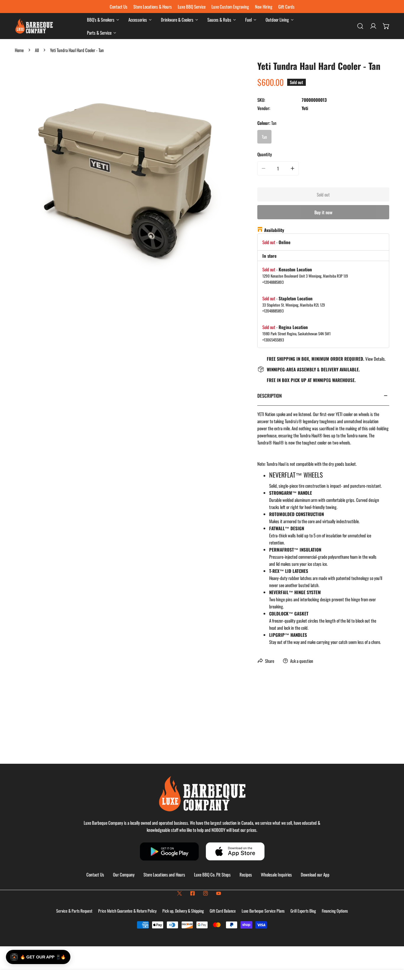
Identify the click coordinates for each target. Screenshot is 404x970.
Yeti (305, 108)
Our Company (124, 874)
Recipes (246, 874)
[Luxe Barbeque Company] (34, 26)
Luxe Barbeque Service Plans (263, 911)
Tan (264, 136)
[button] (386, 26)
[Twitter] (179, 893)
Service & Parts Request (74, 911)
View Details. (375, 358)
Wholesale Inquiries (276, 874)
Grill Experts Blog (303, 911)
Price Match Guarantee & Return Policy (127, 911)
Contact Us (95, 874)
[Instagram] (205, 893)
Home (19, 50)
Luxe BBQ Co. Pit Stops (212, 874)
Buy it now (323, 212)
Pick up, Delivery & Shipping (183, 911)
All (37, 50)
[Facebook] (192, 893)
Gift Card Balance (223, 911)
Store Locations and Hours (164, 874)
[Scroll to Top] (393, 939)
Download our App (315, 874)
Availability (274, 230)
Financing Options (335, 911)
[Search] (360, 26)
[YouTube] (218, 893)
